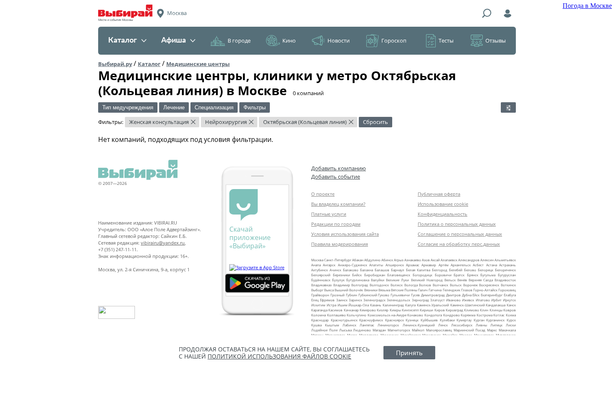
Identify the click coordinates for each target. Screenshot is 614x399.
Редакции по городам (335, 224)
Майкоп (418, 330)
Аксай (435, 260)
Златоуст (437, 300)
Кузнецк (412, 320)
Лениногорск (388, 325)
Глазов (466, 290)
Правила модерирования (339, 244)
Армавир (428, 265)
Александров (469, 260)
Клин (484, 310)
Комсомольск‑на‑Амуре (387, 315)
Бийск (357, 275)
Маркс (492, 330)
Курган (479, 320)
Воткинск (508, 285)
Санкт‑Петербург (337, 260)
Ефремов (327, 300)
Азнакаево (412, 260)
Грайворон (320, 295)
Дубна (467, 295)
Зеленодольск (398, 300)
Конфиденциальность (442, 214)
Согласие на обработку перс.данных (459, 244)
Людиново (362, 330)
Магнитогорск (399, 330)
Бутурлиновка (357, 280)
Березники (341, 275)
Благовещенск (398, 275)
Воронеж (470, 285)
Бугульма (487, 275)
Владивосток (505, 280)
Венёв (462, 280)
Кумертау (464, 320)
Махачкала (507, 330)
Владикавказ (321, 285)
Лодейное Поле (324, 330)
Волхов (425, 285)
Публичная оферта (439, 194)
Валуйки (377, 280)
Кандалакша (495, 305)
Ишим (342, 305)
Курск (511, 320)
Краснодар (320, 320)
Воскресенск (489, 285)
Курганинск (495, 320)
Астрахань (507, 265)
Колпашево (336, 315)
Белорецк (485, 270)
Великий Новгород (427, 280)
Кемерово (368, 310)
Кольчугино (356, 315)
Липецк (496, 325)
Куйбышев (429, 320)
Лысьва (345, 330)
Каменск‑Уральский (433, 305)
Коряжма (468, 315)
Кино (289, 40)
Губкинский (367, 295)
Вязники (371, 290)
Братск (459, 275)
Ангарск (329, 265)
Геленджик (451, 290)
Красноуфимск (371, 320)
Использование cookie (443, 204)
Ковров (509, 310)
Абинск (387, 260)
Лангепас (367, 325)
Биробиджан (374, 275)
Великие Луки (397, 280)
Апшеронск (395, 265)
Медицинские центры (198, 64)
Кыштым (332, 325)
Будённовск (320, 280)
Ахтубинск (319, 270)
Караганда (319, 310)
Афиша (173, 40)
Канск (511, 305)
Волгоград (359, 285)
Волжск (397, 285)
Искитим (318, 305)
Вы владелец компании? (338, 204)
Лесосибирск (461, 325)
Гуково (383, 295)
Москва (317, 260)
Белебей (455, 270)
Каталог (122, 40)
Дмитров (453, 295)
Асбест (478, 265)
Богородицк (422, 275)
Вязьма (384, 290)
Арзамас (412, 265)
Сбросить (375, 122)
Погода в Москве (587, 5)
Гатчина (435, 290)
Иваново (453, 300)
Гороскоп (393, 40)
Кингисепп (410, 310)
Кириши (426, 310)
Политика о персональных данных (457, 224)
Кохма (511, 315)
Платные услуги (328, 214)
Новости (338, 40)
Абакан (357, 260)
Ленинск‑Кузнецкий (419, 325)
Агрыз (398, 260)
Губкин (351, 295)
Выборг (317, 290)
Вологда (411, 285)
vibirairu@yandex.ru (163, 243)
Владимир (341, 285)
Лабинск (349, 325)
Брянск (472, 275)
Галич (423, 290)
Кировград (454, 310)
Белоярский (320, 275)
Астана (491, 265)
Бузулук (338, 280)
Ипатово (483, 300)
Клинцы (496, 310)
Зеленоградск (374, 300)
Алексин (487, 260)
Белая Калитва (418, 270)
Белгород (439, 270)
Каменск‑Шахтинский (467, 305)
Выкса (329, 290)
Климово (471, 310)
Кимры (395, 310)
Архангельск (461, 265)
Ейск (476, 295)
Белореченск (505, 270)
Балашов (382, 270)
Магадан (379, 330)
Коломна (318, 315)
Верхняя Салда (481, 280)
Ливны (481, 325)
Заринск (355, 300)
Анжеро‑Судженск (352, 265)
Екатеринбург (491, 295)
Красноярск (394, 320)
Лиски (511, 325)
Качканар (351, 310)
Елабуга (510, 295)
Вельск (450, 280)
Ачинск (335, 270)
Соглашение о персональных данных (460, 234)
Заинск (342, 300)
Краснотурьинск (344, 320)
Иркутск (509, 300)
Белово (470, 270)
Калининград (393, 305)
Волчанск (440, 285)
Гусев (415, 295)
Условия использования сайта (345, 234)
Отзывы (495, 40)
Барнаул (397, 270)
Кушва (316, 325)
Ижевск (468, 300)
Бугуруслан (507, 275)
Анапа (316, 265)
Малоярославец (439, 330)
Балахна (366, 270)
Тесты (446, 40)
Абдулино (372, 260)
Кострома (484, 315)
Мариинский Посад (470, 330)
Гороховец (507, 290)
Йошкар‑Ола (358, 305)
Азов (426, 260)
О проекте (323, 194)
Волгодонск (379, 285)
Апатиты (376, 265)
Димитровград (433, 295)
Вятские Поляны (404, 290)
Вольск (456, 285)
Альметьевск (505, 260)
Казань (375, 305)
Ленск (443, 325)
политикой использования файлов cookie (279, 356)
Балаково (350, 270)
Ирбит (496, 300)
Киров (439, 310)
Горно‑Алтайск (485, 290)
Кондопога (433, 315)
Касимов (335, 310)
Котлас (499, 315)
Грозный (337, 295)
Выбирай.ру (115, 64)
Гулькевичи (400, 295)
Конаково (415, 315)
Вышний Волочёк (349, 290)
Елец (315, 300)
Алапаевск (449, 260)
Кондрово (451, 315)
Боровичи (443, 275)
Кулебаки (447, 320)
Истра (331, 305)
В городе (239, 40)
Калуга (410, 305)
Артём (444, 265)
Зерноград (420, 300)
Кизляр (382, 310)
